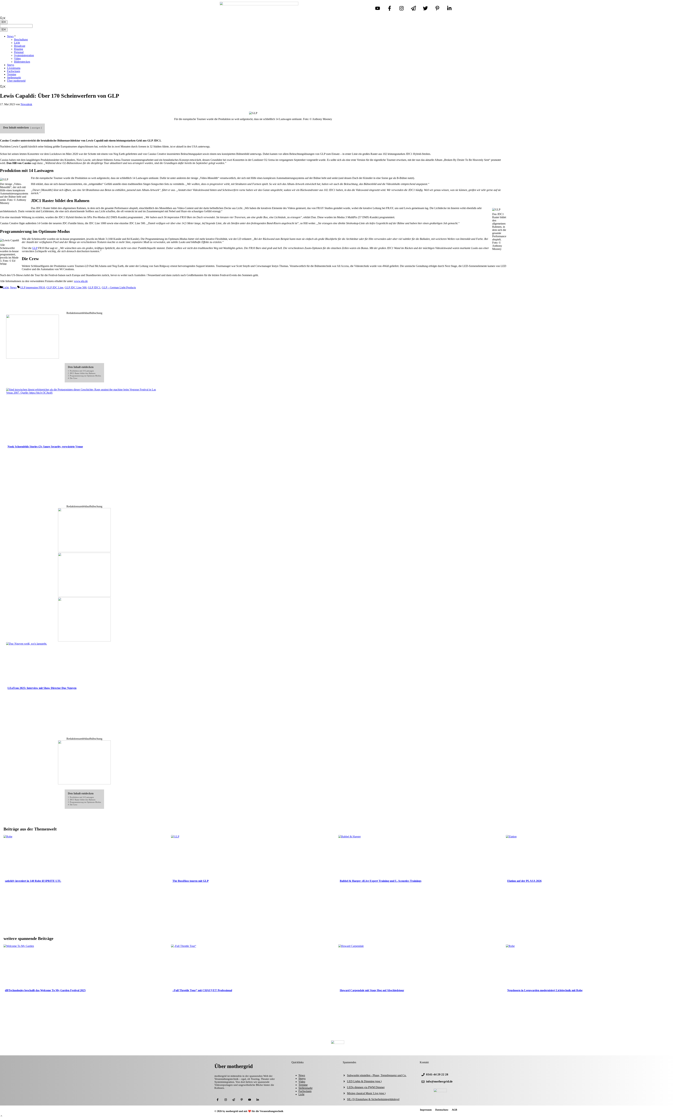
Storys (10, 64)
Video (17, 58)
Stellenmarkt (14, 77)
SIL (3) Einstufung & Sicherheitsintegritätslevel (373, 1099)
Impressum (426, 1109)
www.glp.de (81, 281)
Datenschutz (441, 1109)
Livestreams (13, 68)
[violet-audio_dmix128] (84, 551)
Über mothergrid (16, 80)
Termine (11, 74)
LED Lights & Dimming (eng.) (364, 1081)
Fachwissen (13, 71)
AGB (454, 1109)
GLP (34, 248)
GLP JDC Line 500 (75, 287)
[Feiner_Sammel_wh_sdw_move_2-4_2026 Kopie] (84, 640)
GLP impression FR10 (32, 287)
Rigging (18, 49)
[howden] (84, 595)
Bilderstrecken (22, 61)
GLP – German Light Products (119, 287)
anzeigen (36, 128)
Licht (17, 42)
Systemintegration (24, 55)
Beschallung (21, 39)
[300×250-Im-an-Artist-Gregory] (32, 357)
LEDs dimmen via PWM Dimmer (366, 1087)
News (10, 36)
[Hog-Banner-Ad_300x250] (84, 783)
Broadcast (19, 45)
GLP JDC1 (94, 287)
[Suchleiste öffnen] (3, 18)
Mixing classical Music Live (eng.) (366, 1093)
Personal (19, 52)
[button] (1, 1116)
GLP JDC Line (54, 287)
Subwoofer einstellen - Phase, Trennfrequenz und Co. (376, 1075)
